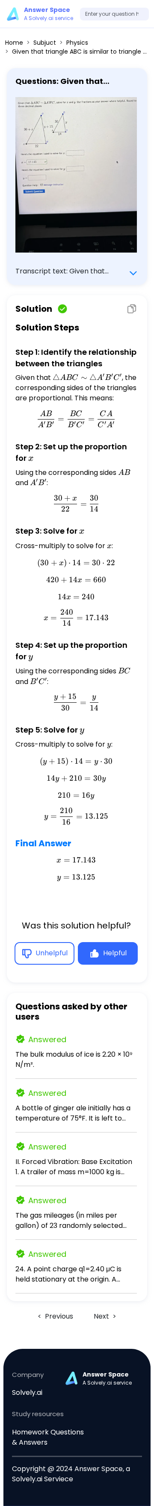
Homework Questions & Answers (48, 1437)
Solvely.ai (27, 1392)
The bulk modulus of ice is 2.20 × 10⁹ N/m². (74, 1059)
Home (14, 42)
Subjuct (44, 42)
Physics (77, 42)
